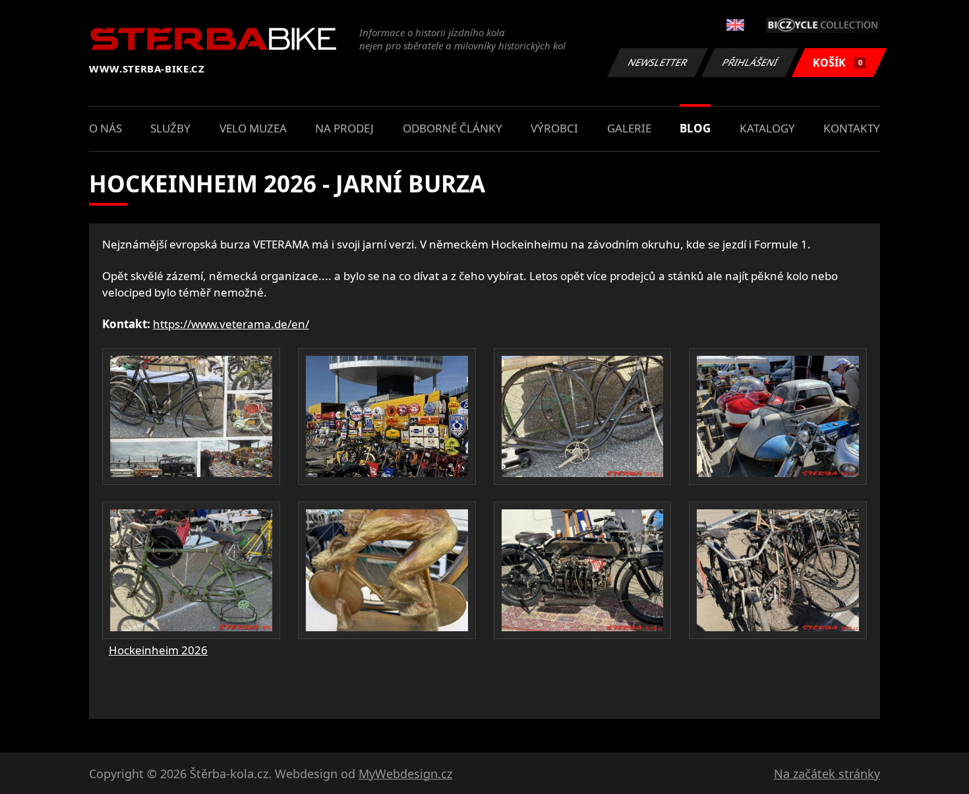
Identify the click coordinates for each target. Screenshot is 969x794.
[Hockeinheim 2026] (191, 416)
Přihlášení (750, 62)
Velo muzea (253, 128)
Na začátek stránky (827, 773)
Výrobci (554, 128)
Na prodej (344, 128)
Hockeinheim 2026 (158, 650)
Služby (170, 128)
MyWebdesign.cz (405, 773)
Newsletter (658, 62)
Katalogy (767, 128)
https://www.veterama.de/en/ (231, 323)
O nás (105, 128)
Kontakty (851, 128)
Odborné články (452, 128)
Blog (695, 128)
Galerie (629, 128)
